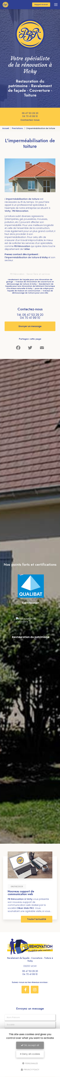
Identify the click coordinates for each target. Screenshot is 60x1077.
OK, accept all (31, 1045)
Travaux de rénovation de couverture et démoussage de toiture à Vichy (30, 282)
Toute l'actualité (36, 919)
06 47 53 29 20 (30, 113)
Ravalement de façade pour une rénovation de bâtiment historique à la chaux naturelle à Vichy (30, 286)
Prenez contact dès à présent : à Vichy (26, 256)
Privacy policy (31, 1069)
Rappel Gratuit (41, 4)
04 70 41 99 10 (30, 116)
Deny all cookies (31, 1054)
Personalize (31, 1063)
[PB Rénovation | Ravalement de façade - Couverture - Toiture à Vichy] (5, 5)
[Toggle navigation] (56, 4)
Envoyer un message (30, 326)
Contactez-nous (30, 119)
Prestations (17, 128)
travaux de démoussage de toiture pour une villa (32, 291)
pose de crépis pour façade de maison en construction (30, 289)
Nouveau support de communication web (21, 892)
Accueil (5, 128)
